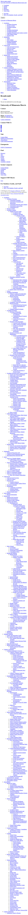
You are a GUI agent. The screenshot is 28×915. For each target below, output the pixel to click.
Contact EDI (13, 710)
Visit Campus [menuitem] (10, 39)
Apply (5, 457)
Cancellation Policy (15, 551)
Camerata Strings (14, 381)
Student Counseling (18, 557)
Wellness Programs (14, 604)
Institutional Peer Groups (19, 816)
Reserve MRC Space (18, 709)
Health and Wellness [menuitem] (12, 63)
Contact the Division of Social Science (18, 371)
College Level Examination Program (16, 454)
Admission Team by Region (14, 913)
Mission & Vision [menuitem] (11, 83)
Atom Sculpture (17, 843)
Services (18, 558)
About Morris (4, 140)
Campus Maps (4, 137)
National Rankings (14, 791)
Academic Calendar (5, 161)
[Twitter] (14, 127)
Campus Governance (12, 828)
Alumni (2, 159)
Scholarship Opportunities (16, 550)
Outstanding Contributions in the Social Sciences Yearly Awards (21, 361)
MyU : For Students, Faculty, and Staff (13, 188)
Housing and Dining (12, 501)
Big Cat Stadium (14, 862)
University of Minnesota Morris (8, 20)
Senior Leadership (11, 798)
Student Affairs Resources (16, 734)
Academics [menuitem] (6, 23)
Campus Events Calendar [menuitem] (13, 59)
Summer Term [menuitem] (10, 35)
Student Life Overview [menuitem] (12, 56)
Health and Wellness (12, 553)
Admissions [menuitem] (6, 37)
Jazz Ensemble (13, 383)
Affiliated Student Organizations (17, 694)
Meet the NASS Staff (18, 717)
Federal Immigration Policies (20, 770)
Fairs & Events (19, 268)
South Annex (13, 902)
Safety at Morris (14, 614)
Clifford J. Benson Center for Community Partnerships (17, 653)
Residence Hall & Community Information (19, 505)
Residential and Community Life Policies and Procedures (20, 523)
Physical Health (14, 578)
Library (2, 156)
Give (2, 180)
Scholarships (10, 486)
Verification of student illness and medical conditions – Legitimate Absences (18, 857)
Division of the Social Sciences (17, 355)
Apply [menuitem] (8, 38)
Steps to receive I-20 (15, 469)
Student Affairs (13, 826)
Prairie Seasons (17, 842)
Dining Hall (13, 872)
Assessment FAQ (14, 207)
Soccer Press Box (14, 900)
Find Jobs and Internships (19, 263)
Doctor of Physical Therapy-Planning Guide (20, 402)
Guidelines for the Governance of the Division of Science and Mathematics (21, 343)
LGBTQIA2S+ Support (13, 777)
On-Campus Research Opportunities (15, 393)
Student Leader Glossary (16, 628)
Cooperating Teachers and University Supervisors (16, 388)
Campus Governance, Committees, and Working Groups (18, 830)
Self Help (18, 560)
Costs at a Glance (11, 479)
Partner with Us (17, 655)
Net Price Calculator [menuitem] (12, 51)
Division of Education (15, 312)
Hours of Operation (15, 851)
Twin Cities (6, 11)
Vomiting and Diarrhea (21, 596)
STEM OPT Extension (18, 758)
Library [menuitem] (8, 28)
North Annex (13, 886)
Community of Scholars (16, 487)
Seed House (13, 897)
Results (12, 450)
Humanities (13, 879)
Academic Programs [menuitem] (12, 24)
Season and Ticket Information (17, 374)
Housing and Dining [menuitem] (12, 60)
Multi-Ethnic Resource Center (17, 885)
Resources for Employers (19, 270)
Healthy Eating (13, 603)
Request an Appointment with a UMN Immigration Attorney (19, 774)
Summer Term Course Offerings (18, 447)
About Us (15, 814)
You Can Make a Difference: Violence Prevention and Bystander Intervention (20, 620)
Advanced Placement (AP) (13, 452)
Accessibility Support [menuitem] (12, 80)
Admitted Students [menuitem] (11, 42)
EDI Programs (13, 692)
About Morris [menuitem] (7, 81)
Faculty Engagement (18, 656)
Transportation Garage (15, 907)
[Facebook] (14, 125)
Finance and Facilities (15, 825)
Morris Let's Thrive (18, 556)
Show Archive (13, 412)
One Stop (6, 13)
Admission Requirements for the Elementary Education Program (18, 385)
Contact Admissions (5, 119)
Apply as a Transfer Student (14, 458)
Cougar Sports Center (15, 868)
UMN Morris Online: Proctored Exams (18, 438)
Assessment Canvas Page (16, 206)
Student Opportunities (15, 406)
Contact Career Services (20, 275)
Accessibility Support (12, 780)
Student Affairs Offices (15, 719)
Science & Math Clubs (21, 346)
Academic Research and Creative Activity (17, 373)
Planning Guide (17, 404)
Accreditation (13, 784)
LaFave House (13, 882)
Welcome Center (14, 908)
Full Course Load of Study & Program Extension (19, 763)
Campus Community (9, 649)
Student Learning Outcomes (17, 787)
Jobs (2, 154)
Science (12, 896)
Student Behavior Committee (20, 616)
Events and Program (18, 759)
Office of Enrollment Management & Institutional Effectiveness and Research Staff (20, 821)
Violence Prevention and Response (18, 617)
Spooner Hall (19, 511)
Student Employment (12, 491)
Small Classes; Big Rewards (17, 289)
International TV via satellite (20, 281)
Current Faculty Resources (19, 323)
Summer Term (10, 444)
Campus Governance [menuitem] (12, 87)
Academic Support (11, 210)
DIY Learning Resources (19, 257)
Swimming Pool (14, 906)
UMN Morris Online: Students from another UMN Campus (17, 418)
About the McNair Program (20, 305)
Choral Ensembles (14, 377)
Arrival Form (16, 741)
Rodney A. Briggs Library (16, 893)
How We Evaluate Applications (17, 475)
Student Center (13, 904)
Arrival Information (18, 743)
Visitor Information (11, 860)
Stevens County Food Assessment (18, 664)
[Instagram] (14, 130)
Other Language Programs (19, 324)
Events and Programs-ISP (16, 776)
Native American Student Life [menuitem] (14, 74)
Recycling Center (14, 890)
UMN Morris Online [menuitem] (12, 34)
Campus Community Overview (14, 650)
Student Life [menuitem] (7, 55)
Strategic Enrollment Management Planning (18, 802)
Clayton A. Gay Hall (21, 512)
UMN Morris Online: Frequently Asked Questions (18, 429)
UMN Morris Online (12, 413)
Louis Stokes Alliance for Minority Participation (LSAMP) (19, 350)
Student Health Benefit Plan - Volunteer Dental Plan (20, 590)
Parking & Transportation (7, 138)
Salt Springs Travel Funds (16, 726)
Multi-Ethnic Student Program (14, 779)
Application (16, 298)
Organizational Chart (15, 832)
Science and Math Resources (20, 335)
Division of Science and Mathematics (16, 333)
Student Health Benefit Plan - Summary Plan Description (20, 587)
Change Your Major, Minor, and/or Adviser (23, 218)
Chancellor (12, 800)
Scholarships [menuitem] (10, 52)
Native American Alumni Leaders (18, 722)
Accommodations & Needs (19, 525)
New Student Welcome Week (14, 637)
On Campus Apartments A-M (17, 888)
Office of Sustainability (15, 687)
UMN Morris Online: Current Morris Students (17, 424)
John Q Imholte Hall (15, 881)
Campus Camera (14, 853)
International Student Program (14, 738)
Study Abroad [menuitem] (10, 62)
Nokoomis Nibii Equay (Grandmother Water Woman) (18, 849)
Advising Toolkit (20, 215)
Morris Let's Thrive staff (19, 607)
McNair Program (14, 303)
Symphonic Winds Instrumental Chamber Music (17, 379)
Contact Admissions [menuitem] (12, 44)
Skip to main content (6, 1)
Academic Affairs (14, 809)
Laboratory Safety (20, 337)
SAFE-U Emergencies (6, 147)
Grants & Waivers (14, 482)
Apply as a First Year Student (14, 473)
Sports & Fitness (14, 577)
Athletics (3, 160)
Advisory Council (17, 666)
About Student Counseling (19, 566)
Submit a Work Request (19, 526)
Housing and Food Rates (19, 521)
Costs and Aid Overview (13, 478)
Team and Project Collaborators (17, 448)
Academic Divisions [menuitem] (12, 31)
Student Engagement (18, 657)
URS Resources (20, 411)
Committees (13, 623)
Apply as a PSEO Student (13, 471)
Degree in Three (11, 208)
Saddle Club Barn (14, 895)
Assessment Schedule (15, 200)
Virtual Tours (13, 835)
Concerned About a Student (17, 733)
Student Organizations (12, 498)
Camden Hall (13, 865)
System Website (4, 167)
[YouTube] (14, 128)
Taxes (14, 761)
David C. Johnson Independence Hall (20, 508)
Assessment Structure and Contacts (18, 204)
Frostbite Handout (20, 595)
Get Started (12, 547)
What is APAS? (23, 231)
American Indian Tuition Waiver (18, 483)
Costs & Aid (7, 476)
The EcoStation (17, 681)
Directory (3, 153)
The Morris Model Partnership (17, 685)
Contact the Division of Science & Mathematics (19, 353)
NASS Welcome (17, 716)
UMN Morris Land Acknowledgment (14, 796)
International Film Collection (20, 279)
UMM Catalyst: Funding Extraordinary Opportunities (17, 731)
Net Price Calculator (12, 485)
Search (2, 17)
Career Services (17, 261)
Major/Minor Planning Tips (22, 222)
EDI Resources (13, 708)
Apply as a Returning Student (14, 472)
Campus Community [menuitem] (9, 67)
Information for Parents (18, 572)
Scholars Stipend (14, 489)
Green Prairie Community (19, 514)
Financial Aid (10, 480)
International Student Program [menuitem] (14, 76)
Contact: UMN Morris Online (17, 443)
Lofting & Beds (20, 540)
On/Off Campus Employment (17, 756)
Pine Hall (18, 510)
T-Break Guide (13, 624)
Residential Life (14, 503)
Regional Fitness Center (16, 892)
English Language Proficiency (17, 465)
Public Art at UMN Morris (16, 840)
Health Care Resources (18, 592)
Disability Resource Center (19, 243)
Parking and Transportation (16, 836)
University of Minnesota (15, 190)
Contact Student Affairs (15, 737)
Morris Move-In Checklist (20, 542)
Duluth (5, 6)
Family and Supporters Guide (14, 635)
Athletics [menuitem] (9, 65)
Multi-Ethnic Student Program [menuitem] (14, 78)
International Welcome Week (20, 744)
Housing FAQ (16, 531)
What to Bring (19, 544)
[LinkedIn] (14, 131)
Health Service (16, 579)
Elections (12, 625)
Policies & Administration (13, 854)
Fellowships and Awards (16, 376)
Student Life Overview (12, 497)
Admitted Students (8, 634)
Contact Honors (17, 300)
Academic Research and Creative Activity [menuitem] (17, 32)
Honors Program (14, 296)
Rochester (6, 9)
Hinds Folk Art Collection (19, 365)
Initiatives (15, 609)
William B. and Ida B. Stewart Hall (18, 910)
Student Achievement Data (16, 786)
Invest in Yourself (14, 549)
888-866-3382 (9, 117)
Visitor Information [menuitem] (11, 90)
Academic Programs (12, 199)
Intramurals (9, 632)
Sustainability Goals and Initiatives (18, 677)
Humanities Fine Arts (15, 878)
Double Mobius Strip (18, 846)
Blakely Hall (19, 517)
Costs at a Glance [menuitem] (11, 48)
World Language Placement (21, 234)
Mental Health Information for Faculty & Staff (19, 570)
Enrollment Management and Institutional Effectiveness (17, 812)
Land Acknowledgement (7, 141)
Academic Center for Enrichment (18, 302)
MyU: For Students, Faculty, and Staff (13, 15)
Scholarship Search (14, 490)
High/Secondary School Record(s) (18, 464)
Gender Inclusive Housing (19, 532)
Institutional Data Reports (19, 815)
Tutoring (15, 253)
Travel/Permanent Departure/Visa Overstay (19, 768)
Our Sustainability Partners (16, 683)
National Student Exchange (16, 309)
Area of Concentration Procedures (18, 445)
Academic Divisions (12, 310)
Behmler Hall (13, 861)
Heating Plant (13, 876)
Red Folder (19, 564)
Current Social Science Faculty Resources (18, 357)
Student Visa (16, 745)
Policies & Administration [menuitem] (13, 88)
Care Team (12, 736)
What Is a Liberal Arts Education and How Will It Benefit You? (18, 294)
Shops (11, 899)
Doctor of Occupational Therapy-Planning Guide (19, 399)
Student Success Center (15, 211)
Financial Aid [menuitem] (10, 49)
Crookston (6, 5)
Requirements (16, 299)
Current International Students (17, 748)
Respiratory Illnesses (18, 585)
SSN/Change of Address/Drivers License (19, 766)
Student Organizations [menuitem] (12, 58)
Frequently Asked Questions (20, 286)
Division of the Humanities (16, 321)
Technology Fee (14, 630)
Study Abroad (10, 546)
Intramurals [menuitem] (9, 66)
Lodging (9, 833)
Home (5, 99)
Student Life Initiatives (15, 724)
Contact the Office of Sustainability (18, 688)
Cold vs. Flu (19, 593)
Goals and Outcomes (15, 720)
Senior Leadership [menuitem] (11, 85)
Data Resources (17, 818)
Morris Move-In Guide (18, 539)
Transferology (22, 229)
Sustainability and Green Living (14, 676)
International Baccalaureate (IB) (14, 455)
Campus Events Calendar (13, 500)
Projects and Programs (18, 659)
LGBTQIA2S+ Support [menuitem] (13, 77)
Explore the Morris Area (16, 839)
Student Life (7, 496)
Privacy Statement (14, 193)
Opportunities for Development (17, 700)
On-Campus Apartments (19, 519)
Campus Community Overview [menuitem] (14, 69)
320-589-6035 (8, 115)
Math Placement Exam (12, 644)
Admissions (6, 451)
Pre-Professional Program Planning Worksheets (23, 226)
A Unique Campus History (16, 790)
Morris (5, 8)
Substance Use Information (19, 613)
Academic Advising (18, 214)
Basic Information (17, 288)
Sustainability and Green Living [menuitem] (14, 70)
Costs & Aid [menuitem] (7, 45)
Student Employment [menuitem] (12, 53)
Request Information (12, 494)
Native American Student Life (14, 712)
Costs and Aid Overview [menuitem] (13, 46)
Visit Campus (7, 493)
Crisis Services (16, 568)
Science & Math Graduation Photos (20, 339)
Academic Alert (17, 213)
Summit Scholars (17, 706)
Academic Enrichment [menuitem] (12, 30)
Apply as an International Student (15, 462)
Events (2, 157)
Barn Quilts (16, 844)
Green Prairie (13, 875)
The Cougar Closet (21, 273)
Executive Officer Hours (16, 627)
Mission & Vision (11, 783)
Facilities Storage (14, 874)
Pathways (12, 705)
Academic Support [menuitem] (11, 27)
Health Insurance (17, 581)
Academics (6, 197)
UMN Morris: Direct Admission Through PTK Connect (18, 460)
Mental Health (13, 554)
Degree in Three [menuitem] (11, 25)
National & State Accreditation (17, 314)
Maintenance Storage (15, 883)
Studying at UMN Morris (19, 747)
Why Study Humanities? (19, 328)
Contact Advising (20, 242)
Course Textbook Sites (18, 285)
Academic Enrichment (12, 292)
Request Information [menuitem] (12, 41)
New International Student (16, 740)
